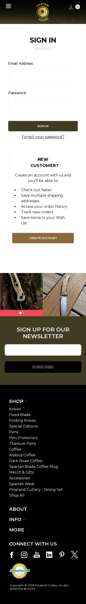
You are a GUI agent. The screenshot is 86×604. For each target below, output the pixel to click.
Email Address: (21, 63)
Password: (17, 93)
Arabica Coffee (22, 455)
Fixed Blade (20, 415)
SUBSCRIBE (43, 366)
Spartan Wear (22, 484)
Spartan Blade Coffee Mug (33, 466)
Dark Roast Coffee (25, 461)
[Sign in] (70, 7)
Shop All (17, 495)
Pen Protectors (23, 438)
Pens (13, 432)
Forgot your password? (43, 137)
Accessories (19, 478)
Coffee (15, 449)
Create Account (43, 238)
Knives (15, 409)
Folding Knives (22, 420)
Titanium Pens (22, 443)
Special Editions (23, 426)
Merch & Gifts (21, 472)
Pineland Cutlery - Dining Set (36, 489)
